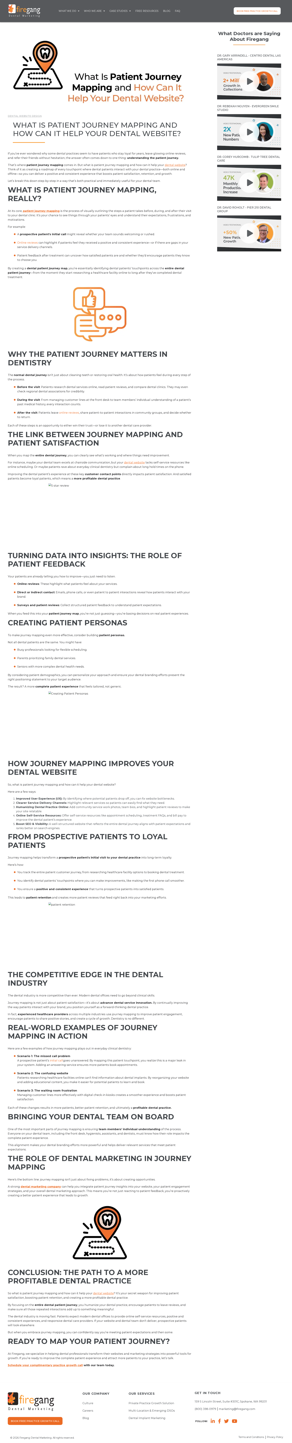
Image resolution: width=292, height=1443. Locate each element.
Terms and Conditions (251, 1437)
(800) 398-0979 (205, 1409)
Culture (87, 1403)
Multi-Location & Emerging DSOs (152, 1410)
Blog (166, 10)
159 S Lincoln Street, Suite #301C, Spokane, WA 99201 (231, 1401)
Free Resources (147, 10)
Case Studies (119, 10)
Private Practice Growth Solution (151, 1403)
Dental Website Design (25, 116)
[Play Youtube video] (249, 81)
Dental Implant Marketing (147, 1418)
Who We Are (93, 10)
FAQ (177, 10)
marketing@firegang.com (237, 1409)
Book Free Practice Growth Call (257, 11)
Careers (87, 1410)
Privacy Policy (275, 1437)
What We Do (67, 10)
